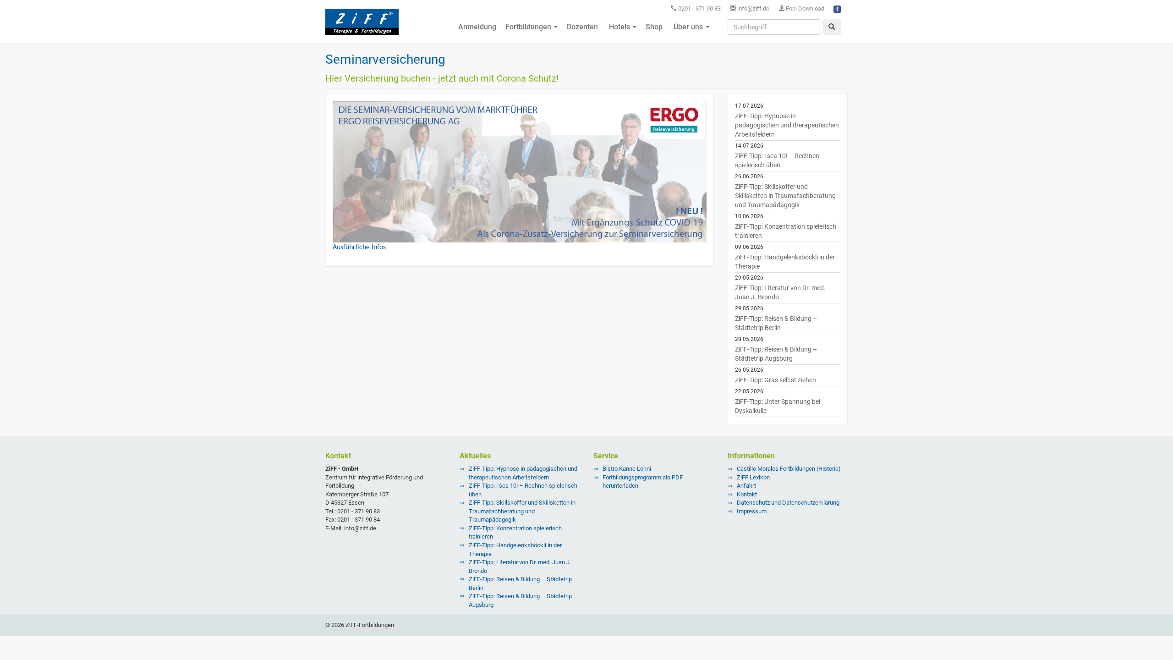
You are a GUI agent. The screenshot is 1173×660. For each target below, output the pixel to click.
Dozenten (582, 26)
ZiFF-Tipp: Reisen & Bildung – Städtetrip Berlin (776, 323)
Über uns (688, 26)
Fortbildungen (529, 26)
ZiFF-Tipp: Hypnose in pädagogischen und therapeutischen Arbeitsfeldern (787, 125)
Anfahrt (746, 485)
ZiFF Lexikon (753, 477)
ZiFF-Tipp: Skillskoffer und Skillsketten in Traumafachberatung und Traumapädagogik (785, 196)
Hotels (619, 26)
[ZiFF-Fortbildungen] (362, 25)
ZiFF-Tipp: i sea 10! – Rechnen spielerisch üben (777, 160)
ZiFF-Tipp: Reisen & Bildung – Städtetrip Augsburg (776, 354)
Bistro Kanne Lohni (627, 468)
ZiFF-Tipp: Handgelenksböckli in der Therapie (785, 261)
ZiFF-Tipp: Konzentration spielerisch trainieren (785, 231)
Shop (654, 26)
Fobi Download (804, 8)
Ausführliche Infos (359, 247)
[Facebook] (837, 8)
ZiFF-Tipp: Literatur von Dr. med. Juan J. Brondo (780, 292)
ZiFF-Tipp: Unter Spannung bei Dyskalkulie (777, 406)
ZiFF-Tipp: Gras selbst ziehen (775, 380)
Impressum (752, 511)
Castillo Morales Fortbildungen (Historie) (789, 468)
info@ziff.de (753, 8)
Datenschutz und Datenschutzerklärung (788, 502)
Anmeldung (476, 26)
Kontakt (747, 494)
